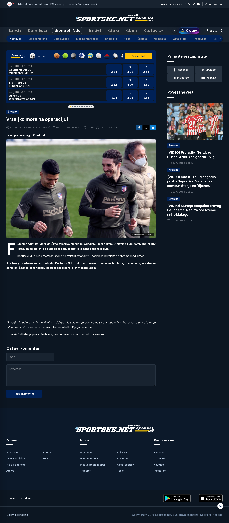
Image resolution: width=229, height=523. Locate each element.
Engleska (111, 38)
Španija (142, 38)
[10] (9, 4)
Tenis (120, 470)
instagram (183, 77)
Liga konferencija (87, 38)
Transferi (94, 30)
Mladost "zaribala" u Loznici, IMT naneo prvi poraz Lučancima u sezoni (57, 4)
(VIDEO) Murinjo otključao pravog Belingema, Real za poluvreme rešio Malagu (194, 210)
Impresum (12, 452)
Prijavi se (215, 4)
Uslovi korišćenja (16, 458)
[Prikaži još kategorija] (174, 30)
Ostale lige (179, 38)
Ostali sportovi (153, 30)
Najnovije (15, 30)
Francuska (199, 38)
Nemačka (160, 38)
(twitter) (211, 69)
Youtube (159, 464)
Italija (127, 38)
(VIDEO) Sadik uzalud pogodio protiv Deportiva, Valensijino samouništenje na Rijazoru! (191, 181)
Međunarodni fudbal (67, 30)
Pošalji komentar (24, 393)
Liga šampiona (37, 38)
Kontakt (47, 452)
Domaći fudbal (37, 30)
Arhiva (10, 470)
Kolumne (131, 30)
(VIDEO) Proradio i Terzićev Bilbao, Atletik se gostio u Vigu (192, 154)
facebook (182, 69)
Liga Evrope (61, 38)
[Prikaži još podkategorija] (220, 38)
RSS (45, 458)
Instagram (160, 470)
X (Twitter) (160, 458)
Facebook (160, 452)
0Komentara (108, 127)
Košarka (113, 30)
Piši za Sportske (15, 464)
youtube (211, 77)
